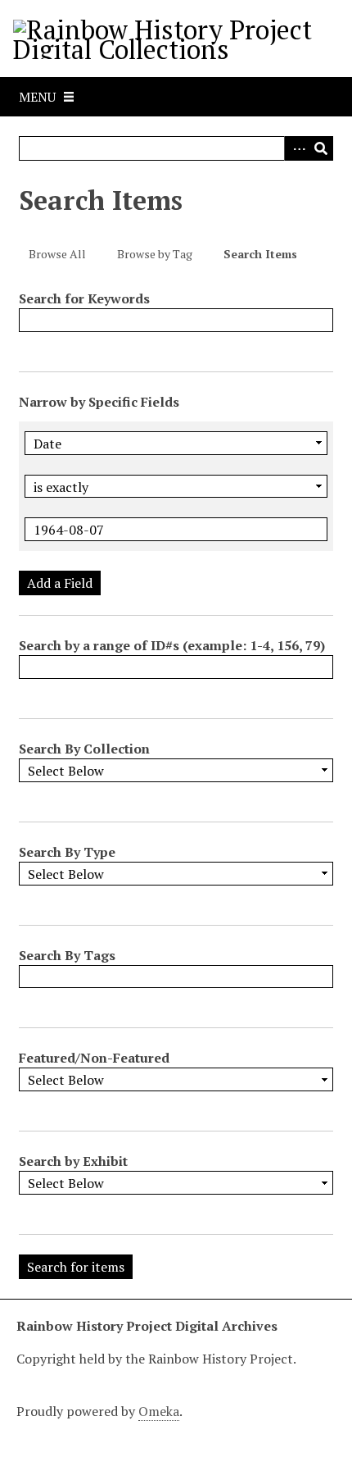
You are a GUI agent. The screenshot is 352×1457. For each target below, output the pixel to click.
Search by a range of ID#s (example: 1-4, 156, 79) (172, 645)
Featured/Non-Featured (94, 1058)
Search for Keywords (84, 298)
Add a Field (60, 583)
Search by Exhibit (73, 1161)
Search (321, 148)
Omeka (158, 1411)
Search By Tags (67, 955)
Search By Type (67, 852)
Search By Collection (84, 749)
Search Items (260, 254)
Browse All (57, 254)
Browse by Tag (154, 254)
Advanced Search (296, 148)
